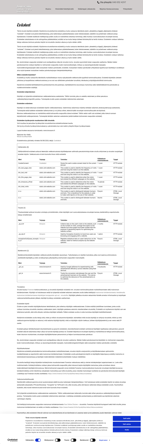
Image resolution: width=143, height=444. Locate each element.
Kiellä (127, 430)
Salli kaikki (126, 418)
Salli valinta (127, 424)
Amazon (42, 224)
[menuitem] (49, 9)
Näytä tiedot (103, 440)
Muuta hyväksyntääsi (24, 136)
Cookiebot (57, 141)
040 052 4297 (119, 2)
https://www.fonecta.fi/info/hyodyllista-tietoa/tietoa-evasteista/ (70, 374)
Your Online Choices (71, 404)
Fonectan (31, 290)
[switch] (58, 440)
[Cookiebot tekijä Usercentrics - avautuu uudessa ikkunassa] (12, 440)
